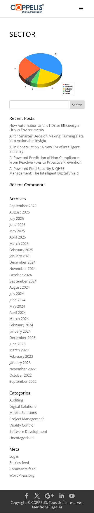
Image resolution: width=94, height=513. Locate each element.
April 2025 (17, 237)
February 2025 (21, 249)
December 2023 (22, 337)
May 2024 (17, 306)
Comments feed (22, 469)
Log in (14, 456)
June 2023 (17, 344)
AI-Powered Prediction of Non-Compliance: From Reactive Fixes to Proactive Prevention (45, 160)
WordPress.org (21, 475)
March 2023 (19, 350)
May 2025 (17, 231)
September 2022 (23, 381)
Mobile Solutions (23, 412)
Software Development (28, 431)
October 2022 (20, 375)
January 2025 (20, 256)
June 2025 (17, 224)
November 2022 (22, 369)
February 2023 (21, 356)
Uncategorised (21, 437)
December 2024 (22, 262)
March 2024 (19, 318)
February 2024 (21, 325)
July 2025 (16, 218)
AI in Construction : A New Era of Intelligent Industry (44, 149)
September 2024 (23, 281)
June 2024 (17, 300)
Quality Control (21, 425)
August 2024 (19, 287)
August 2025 (19, 212)
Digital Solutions (22, 406)
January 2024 (20, 331)
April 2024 (17, 312)
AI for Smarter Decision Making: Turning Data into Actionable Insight (46, 138)
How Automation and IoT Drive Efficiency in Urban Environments (44, 127)
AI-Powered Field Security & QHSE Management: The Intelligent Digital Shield (44, 171)
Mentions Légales (47, 507)
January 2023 (20, 362)
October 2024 (20, 275)
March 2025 (19, 243)
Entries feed (19, 462)
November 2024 (22, 268)
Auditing (16, 400)
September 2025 (23, 205)
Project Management (26, 418)
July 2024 (16, 293)
